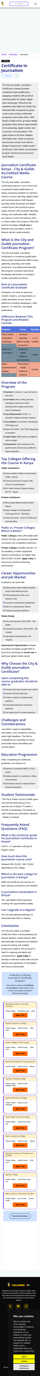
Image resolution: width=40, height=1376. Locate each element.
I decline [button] (24, 1361)
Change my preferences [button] (24, 1367)
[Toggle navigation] (35, 4)
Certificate (13, 54)
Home (3, 54)
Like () (8, 76)
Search (20, 4)
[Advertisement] (20, 32)
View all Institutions (20, 1216)
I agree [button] (24, 1357)
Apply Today (20, 1015)
